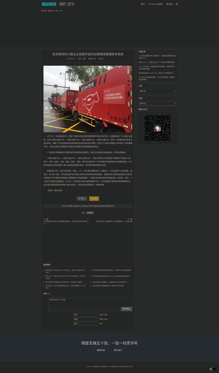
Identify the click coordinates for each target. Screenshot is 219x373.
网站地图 (103, 366)
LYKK (118, 366)
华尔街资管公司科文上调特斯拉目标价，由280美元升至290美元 (65, 223)
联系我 (169, 4)
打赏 (95, 198)
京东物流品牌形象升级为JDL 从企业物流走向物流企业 (111, 276)
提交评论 (126, 309)
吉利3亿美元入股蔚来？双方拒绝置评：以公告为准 (114, 221)
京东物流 (90, 213)
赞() (83, 198)
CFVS (108, 366)
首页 (143, 4)
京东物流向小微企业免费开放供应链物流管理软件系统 (87, 54)
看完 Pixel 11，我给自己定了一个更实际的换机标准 (157, 62)
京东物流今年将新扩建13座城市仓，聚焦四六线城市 (64, 282)
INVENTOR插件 (155, 4)
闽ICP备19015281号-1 (126, 366)
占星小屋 (113, 366)
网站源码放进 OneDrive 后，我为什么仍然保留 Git (156, 73)
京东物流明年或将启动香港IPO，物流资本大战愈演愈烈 (111, 270)
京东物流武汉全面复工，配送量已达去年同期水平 (109, 282)
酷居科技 (49, 4)
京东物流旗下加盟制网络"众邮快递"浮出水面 (108, 286)
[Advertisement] (109, 29)
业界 (56, 11)
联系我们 (118, 350)
